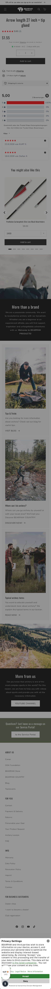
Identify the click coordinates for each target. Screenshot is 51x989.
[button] (5, 984)
